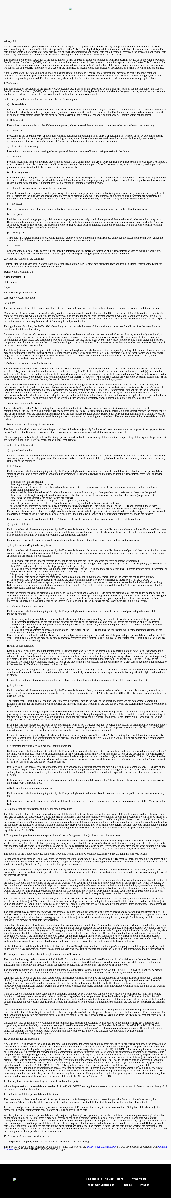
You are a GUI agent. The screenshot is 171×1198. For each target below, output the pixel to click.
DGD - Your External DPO (101, 1146)
